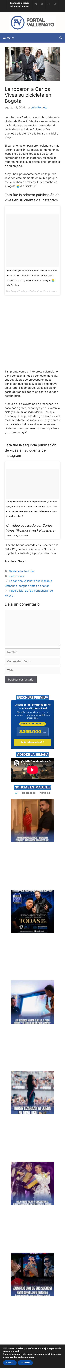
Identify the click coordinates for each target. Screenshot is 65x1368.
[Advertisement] (32, 336)
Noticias (29, 571)
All (16, 792)
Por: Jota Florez (15, 561)
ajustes (29, 1357)
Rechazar (25, 1363)
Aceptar (9, 1363)
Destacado (16, 571)
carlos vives (16, 576)
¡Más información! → (32, 742)
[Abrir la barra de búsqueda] (60, 38)
